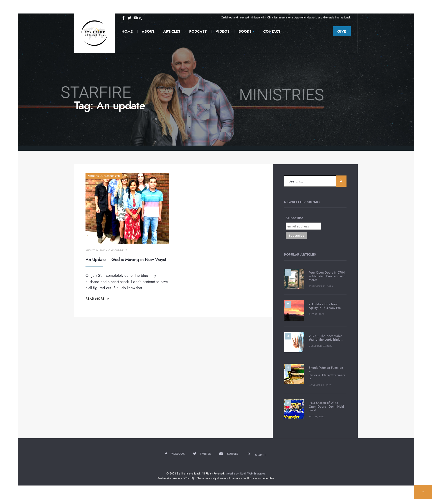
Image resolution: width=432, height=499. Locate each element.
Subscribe (294, 218)
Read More (96, 298)
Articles (171, 31)
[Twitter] (129, 17)
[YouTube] (135, 17)
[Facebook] (123, 17)
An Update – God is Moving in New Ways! (126, 259)
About (148, 31)
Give (341, 31)
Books (245, 31)
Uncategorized (110, 176)
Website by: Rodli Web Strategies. (246, 473)
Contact (271, 31)
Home (127, 31)
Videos (223, 31)
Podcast (198, 31)
